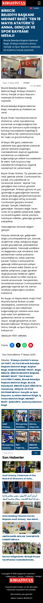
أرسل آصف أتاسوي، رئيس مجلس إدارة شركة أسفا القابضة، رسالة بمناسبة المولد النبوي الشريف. (20, 497)
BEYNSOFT (28, 598)
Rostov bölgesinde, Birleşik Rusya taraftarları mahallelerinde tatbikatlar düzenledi (21, 558)
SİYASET (27, 83)
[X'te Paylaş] (18, 345)
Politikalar (29, 576)
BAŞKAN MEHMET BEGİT (21, 369)
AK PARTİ (6, 363)
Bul (36, 453)
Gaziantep (7, 389)
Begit (38, 369)
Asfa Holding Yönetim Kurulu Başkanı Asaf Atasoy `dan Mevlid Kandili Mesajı (20, 517)
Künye (20, 576)
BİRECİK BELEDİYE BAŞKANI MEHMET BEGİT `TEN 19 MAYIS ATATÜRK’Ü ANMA (20, 376)
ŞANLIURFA (15, 401)
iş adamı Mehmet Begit (25, 395)
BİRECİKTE (35, 385)
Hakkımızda (11, 576)
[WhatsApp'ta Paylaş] (24, 345)
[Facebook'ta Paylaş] (12, 345)
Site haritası (15, 594)
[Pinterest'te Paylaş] (30, 345)
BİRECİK (5, 373)
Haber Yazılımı (17, 598)
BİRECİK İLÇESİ (21, 385)
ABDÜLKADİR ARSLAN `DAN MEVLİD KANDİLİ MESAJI (20, 538)
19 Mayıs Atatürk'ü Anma (24, 360)
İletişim (38, 576)
